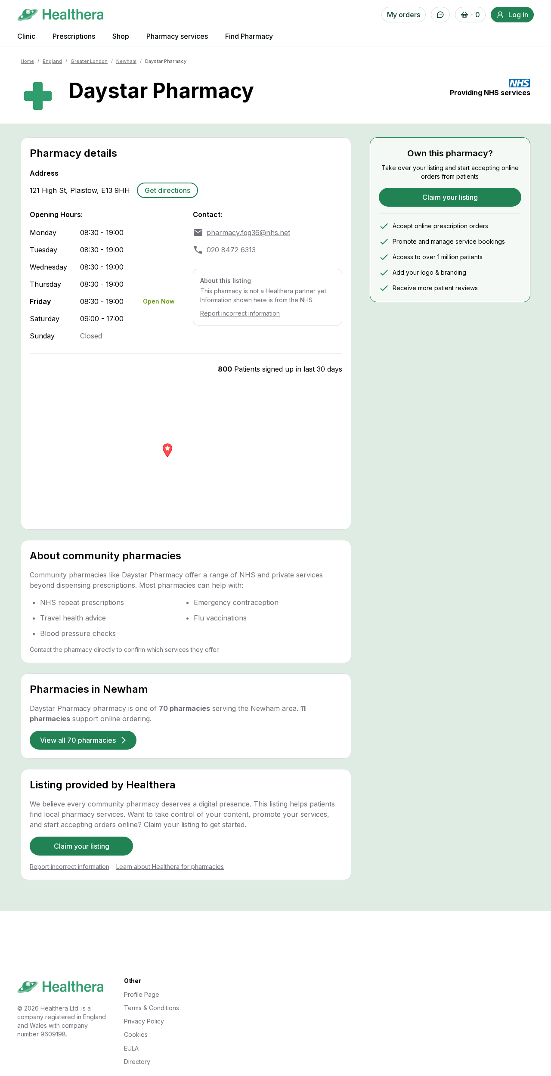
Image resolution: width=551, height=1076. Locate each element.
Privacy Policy (144, 1021)
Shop (120, 36)
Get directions (167, 190)
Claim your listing (81, 846)
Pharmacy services (177, 36)
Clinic (26, 36)
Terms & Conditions (151, 1007)
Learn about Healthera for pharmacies (170, 866)
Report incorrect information (240, 313)
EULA (131, 1048)
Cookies (136, 1034)
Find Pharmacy (249, 36)
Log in (518, 14)
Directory (137, 1061)
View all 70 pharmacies (78, 740)
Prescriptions (74, 36)
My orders (403, 14)
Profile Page (141, 994)
